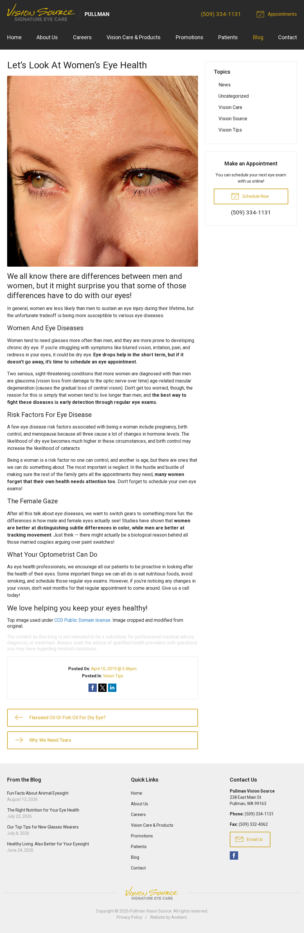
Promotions (189, 37)
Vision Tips (113, 675)
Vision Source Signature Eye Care (152, 893)
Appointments (282, 14)
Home (14, 37)
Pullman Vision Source (151, 911)
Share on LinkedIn (112, 688)
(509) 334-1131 (221, 14)
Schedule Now (255, 196)
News (224, 85)
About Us (47, 37)
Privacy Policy (129, 917)
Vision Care (230, 107)
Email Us (254, 839)
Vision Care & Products (134, 37)
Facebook (234, 855)
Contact (287, 37)
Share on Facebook (92, 688)
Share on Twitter (102, 688)
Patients (228, 37)
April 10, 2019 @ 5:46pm (114, 668)
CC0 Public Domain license (82, 620)
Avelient (179, 917)
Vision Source (232, 118)
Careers (82, 37)
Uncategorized (233, 96)
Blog (258, 37)
